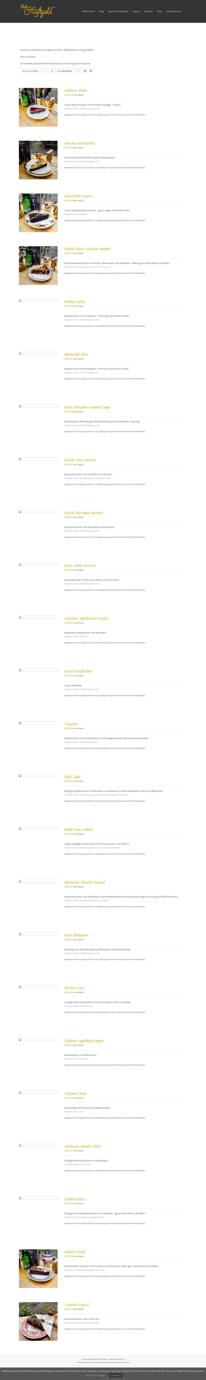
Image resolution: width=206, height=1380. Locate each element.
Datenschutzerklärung (105, 1362)
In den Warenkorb (32, 108)
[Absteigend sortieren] (52, 71)
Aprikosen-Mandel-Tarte (82, 1146)
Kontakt (80, 1362)
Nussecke (70, 723)
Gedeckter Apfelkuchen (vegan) (86, 618)
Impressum (90, 1362)
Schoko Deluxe (74, 1198)
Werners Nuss (74, 987)
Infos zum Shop (122, 1362)
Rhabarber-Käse (76, 354)
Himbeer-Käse (74, 301)
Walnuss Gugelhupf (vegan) (84, 1040)
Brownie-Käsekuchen (79, 143)
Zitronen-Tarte (75, 1093)
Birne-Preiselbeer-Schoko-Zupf (86, 407)
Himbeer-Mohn (75, 90)
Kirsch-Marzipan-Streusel (83, 512)
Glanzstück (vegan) (78, 195)
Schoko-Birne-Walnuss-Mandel (87, 248)
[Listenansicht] (90, 71)
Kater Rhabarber (76, 934)
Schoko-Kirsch (74, 1251)
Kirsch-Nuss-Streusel (79, 459)
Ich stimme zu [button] (116, 1375)
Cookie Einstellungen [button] (95, 1375)
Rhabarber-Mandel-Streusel (84, 882)
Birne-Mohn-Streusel (79, 565)
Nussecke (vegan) (76, 1304)
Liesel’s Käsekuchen (78, 671)
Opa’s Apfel (72, 776)
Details (49, 108)
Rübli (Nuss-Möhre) (78, 829)
